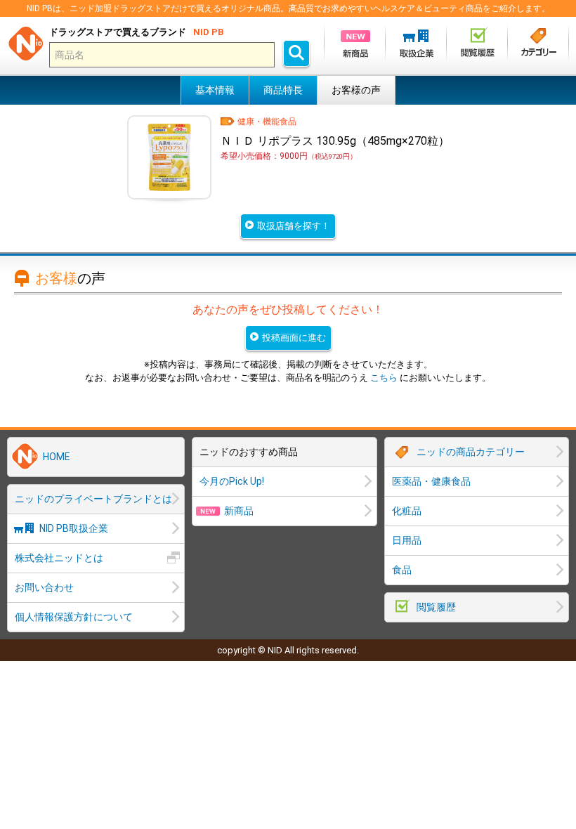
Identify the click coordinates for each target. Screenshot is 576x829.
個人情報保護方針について (74, 616)
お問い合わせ (44, 587)
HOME (56, 456)
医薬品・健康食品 (431, 481)
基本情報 (215, 90)
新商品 (239, 510)
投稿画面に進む (294, 337)
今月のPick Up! (231, 481)
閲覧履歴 (436, 607)
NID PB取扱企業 (73, 528)
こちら (384, 377)
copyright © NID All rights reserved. (288, 650)
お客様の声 (356, 90)
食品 (402, 569)
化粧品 (406, 510)
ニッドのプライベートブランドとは (93, 498)
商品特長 (283, 90)
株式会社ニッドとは (59, 557)
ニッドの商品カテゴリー (471, 451)
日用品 (406, 540)
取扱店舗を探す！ (293, 226)
